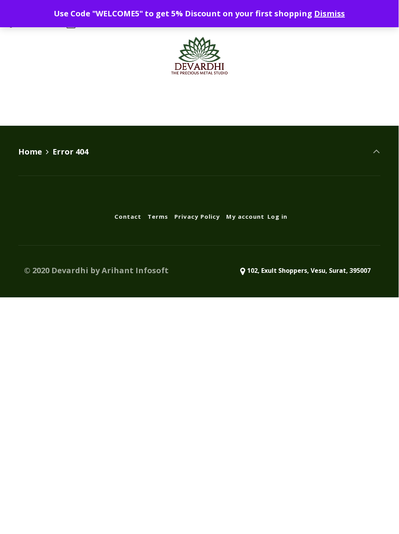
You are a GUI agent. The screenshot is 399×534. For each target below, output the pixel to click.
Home (30, 151)
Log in (303, 102)
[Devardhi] (199, 55)
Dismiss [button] (329, 13)
